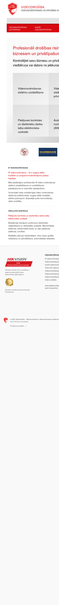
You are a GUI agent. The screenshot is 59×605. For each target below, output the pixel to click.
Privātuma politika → (18, 326)
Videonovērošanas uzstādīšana (18, 28)
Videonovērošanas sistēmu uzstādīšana (30, 90)
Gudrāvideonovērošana (43, 28)
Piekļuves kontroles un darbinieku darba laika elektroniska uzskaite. (28, 217)
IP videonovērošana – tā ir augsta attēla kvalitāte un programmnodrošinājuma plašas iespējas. (28, 175)
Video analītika (50, 280)
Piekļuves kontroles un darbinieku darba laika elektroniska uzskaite (30, 126)
